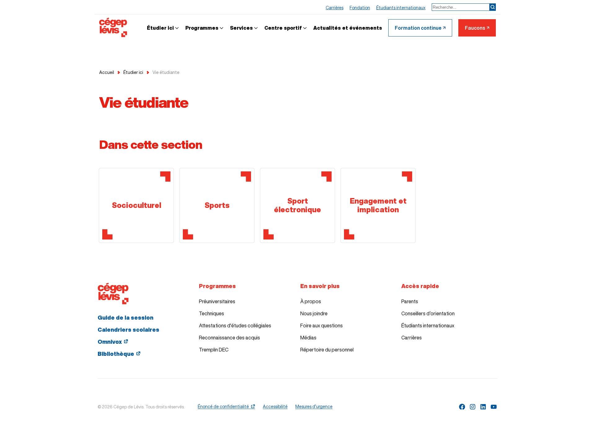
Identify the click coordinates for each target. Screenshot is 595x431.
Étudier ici (133, 72)
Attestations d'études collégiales (235, 325)
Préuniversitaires (217, 301)
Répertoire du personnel (327, 349)
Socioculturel (136, 205)
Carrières (411, 337)
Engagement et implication (378, 205)
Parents (409, 301)
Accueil (106, 72)
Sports (217, 205)
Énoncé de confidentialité (223, 406)
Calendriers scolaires (128, 329)
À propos (310, 301)
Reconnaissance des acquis (229, 337)
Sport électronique (297, 205)
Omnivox (110, 341)
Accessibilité (275, 406)
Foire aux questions (321, 325)
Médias (308, 337)
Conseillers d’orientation (428, 313)
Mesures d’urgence (314, 406)
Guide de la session (125, 317)
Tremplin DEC (213, 349)
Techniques (211, 313)
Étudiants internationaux (427, 325)
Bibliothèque (116, 353)
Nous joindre (314, 313)
